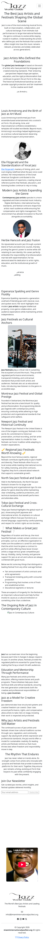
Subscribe (34, 792)
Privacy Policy (23, 937)
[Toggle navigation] (39, 6)
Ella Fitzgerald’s (7, 169)
